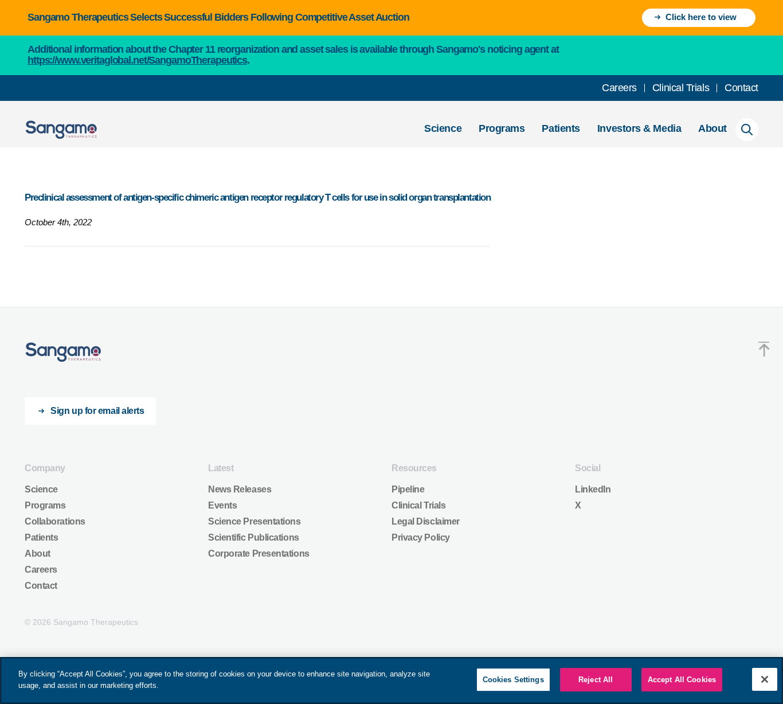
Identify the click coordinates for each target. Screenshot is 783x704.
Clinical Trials (680, 87)
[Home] (63, 352)
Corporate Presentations (259, 553)
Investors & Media (639, 128)
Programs (501, 128)
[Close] (764, 679)
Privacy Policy (420, 537)
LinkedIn (592, 489)
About (712, 128)
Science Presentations (254, 521)
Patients (561, 128)
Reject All (595, 679)
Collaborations (55, 521)
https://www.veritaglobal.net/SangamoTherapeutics (137, 60)
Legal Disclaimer (425, 521)
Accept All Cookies (682, 679)
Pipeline (407, 489)
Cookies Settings (513, 679)
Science (442, 128)
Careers (619, 87)
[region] (391, 680)
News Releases (239, 489)
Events (222, 505)
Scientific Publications (253, 537)
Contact (741, 87)
